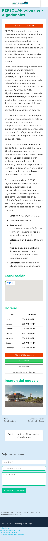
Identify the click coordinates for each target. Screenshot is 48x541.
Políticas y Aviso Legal (23, 524)
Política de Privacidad (10, 530)
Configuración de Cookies (12, 535)
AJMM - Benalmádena (10, 420)
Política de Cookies (9, 532)
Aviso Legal (5, 528)
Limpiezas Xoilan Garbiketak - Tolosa (36, 420)
